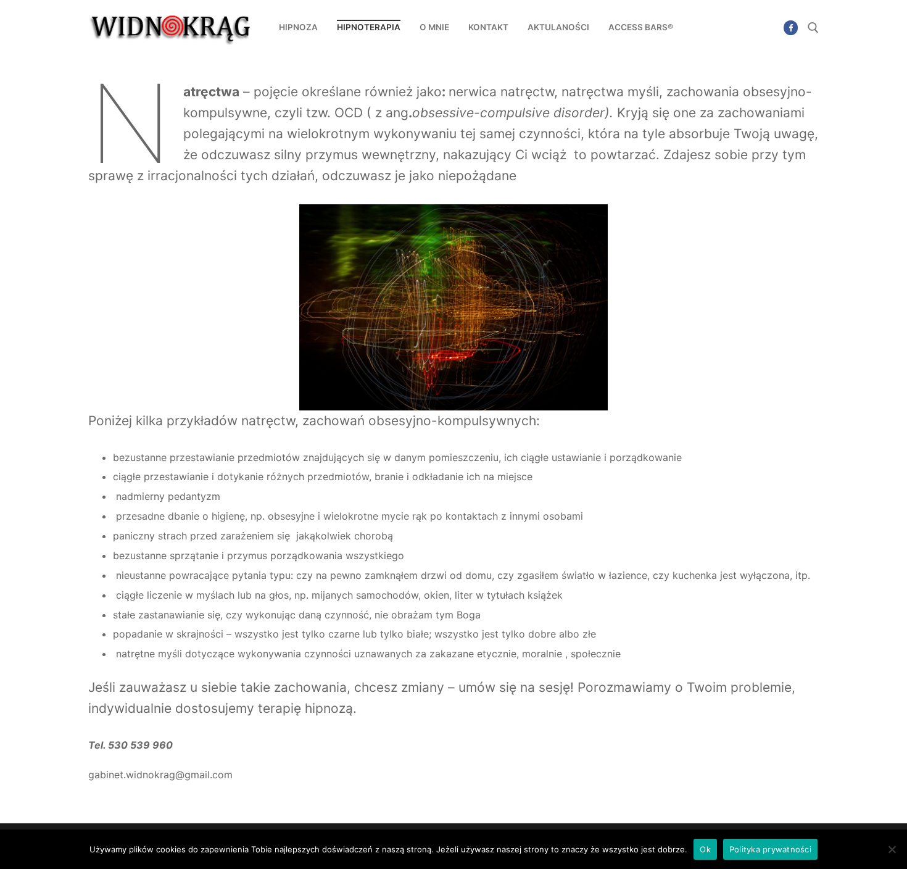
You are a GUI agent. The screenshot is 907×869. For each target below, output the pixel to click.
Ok (705, 849)
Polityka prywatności (770, 849)
